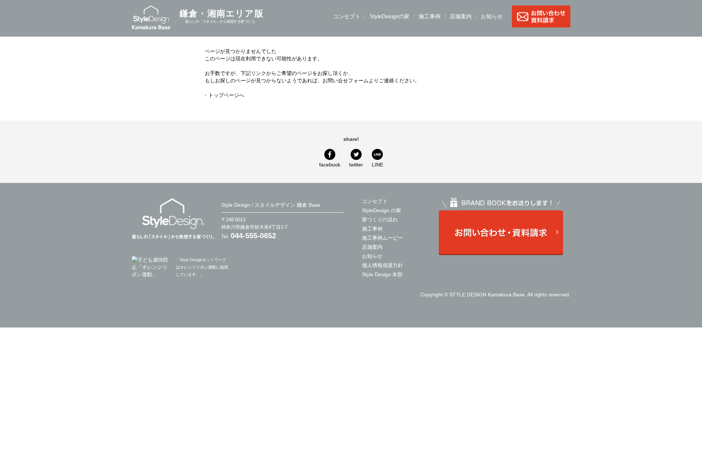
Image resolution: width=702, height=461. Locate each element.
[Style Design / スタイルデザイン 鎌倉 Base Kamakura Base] (173, 218)
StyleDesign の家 (381, 210)
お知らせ (492, 16)
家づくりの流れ (380, 219)
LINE (377, 165)
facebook (329, 165)
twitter (356, 165)
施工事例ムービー (382, 238)
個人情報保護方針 (382, 265)
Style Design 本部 (382, 274)
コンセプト (347, 16)
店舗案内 (461, 16)
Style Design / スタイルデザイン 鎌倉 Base (270, 205)
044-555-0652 (253, 236)
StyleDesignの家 (390, 16)
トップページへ (226, 95)
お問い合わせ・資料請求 (541, 16)
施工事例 (430, 16)
